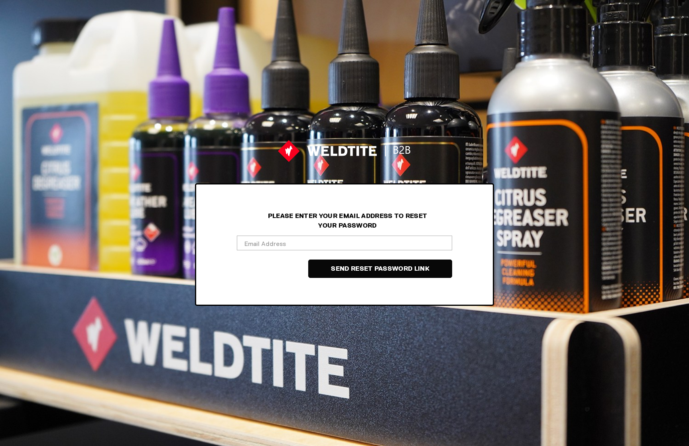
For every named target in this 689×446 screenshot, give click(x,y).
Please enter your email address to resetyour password (347, 220)
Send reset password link (380, 268)
